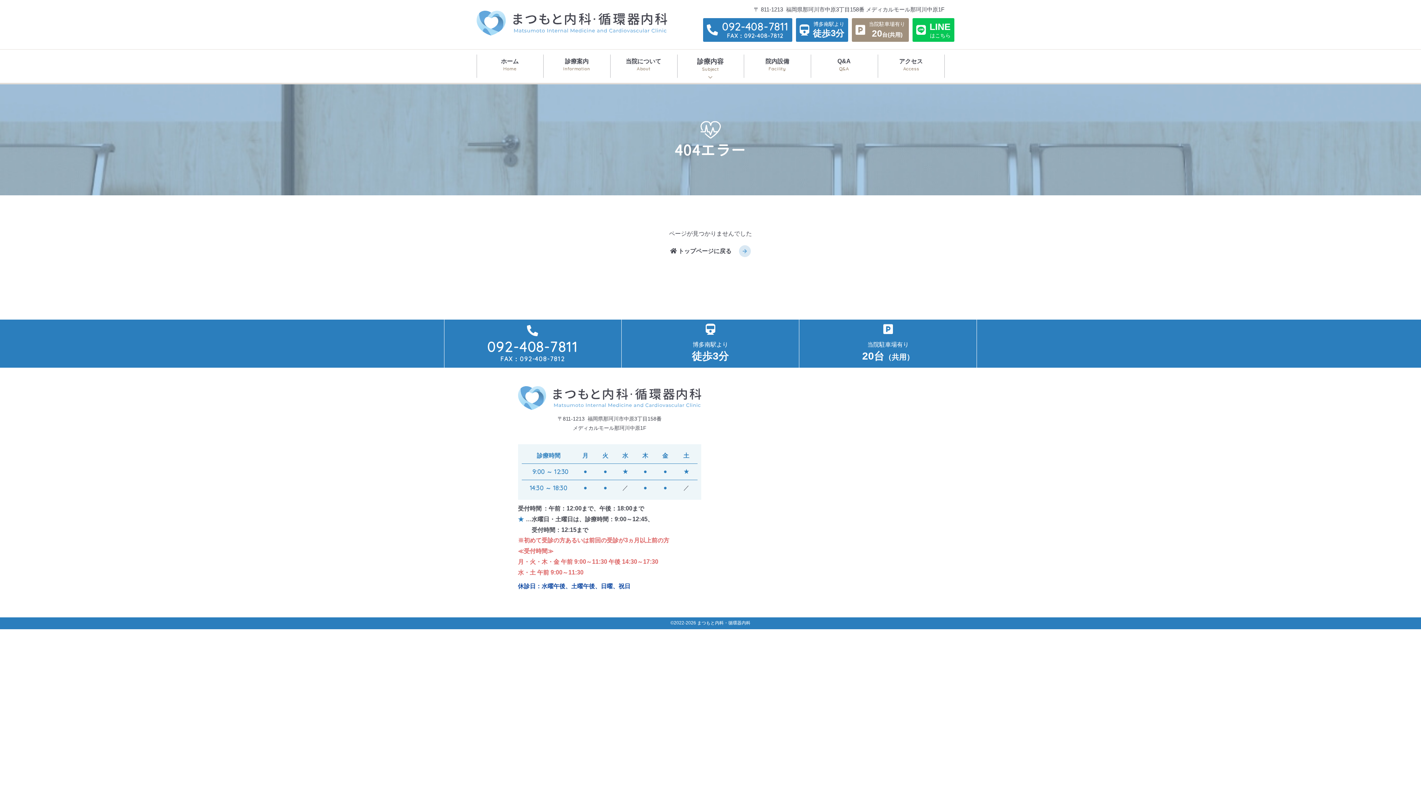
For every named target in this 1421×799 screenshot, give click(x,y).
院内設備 (777, 64)
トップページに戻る (704, 251)
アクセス (911, 64)
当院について (643, 64)
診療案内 (576, 64)
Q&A (844, 64)
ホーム (510, 64)
